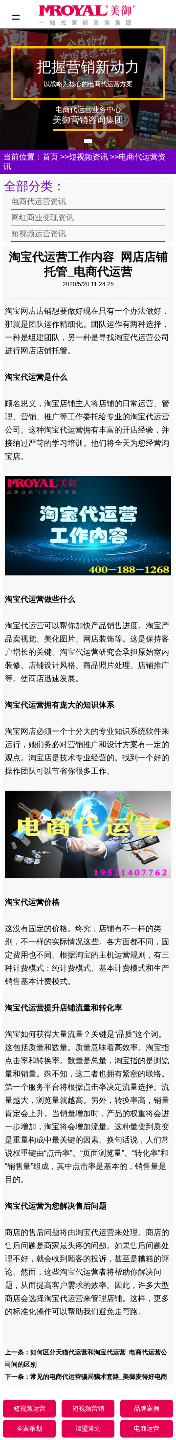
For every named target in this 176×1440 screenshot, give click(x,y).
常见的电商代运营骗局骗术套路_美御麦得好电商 (98, 1376)
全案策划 (29, 1428)
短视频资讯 (88, 157)
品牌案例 (146, 1408)
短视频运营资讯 (38, 233)
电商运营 (146, 1428)
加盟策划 (88, 1428)
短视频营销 (88, 1408)
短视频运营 (29, 1408)
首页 (50, 157)
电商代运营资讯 (38, 201)
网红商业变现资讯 (42, 217)
